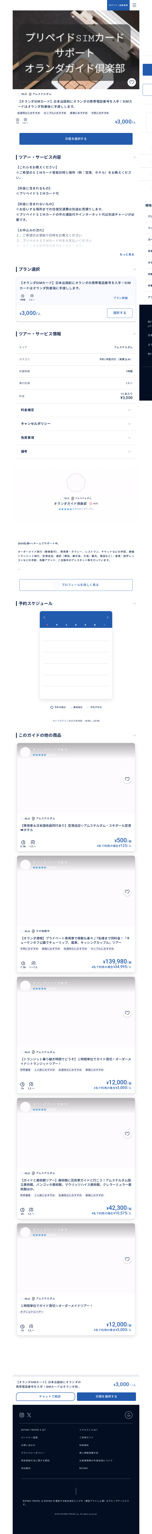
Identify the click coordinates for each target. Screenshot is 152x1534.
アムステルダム (123, 347)
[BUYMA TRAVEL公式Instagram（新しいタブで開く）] (21, 1415)
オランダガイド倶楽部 (50, 750)
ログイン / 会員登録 (118, 5)
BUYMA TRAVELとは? (33, 1430)
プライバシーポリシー (33, 1453)
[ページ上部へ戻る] (129, 1415)
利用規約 (84, 1445)
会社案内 (26, 1468)
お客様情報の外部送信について (96, 1460)
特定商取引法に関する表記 (35, 1460)
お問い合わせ (28, 1445)
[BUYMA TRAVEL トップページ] (61, 5)
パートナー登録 (29, 1437)
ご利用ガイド (86, 1437)
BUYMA (83, 1468)
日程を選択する (76, 139)
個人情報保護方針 (89, 1453)
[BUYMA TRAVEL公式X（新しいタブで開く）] (29, 1415)
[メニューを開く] (134, 5)
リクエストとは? (88, 1430)
